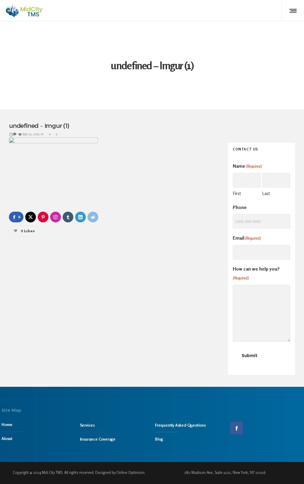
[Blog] (189, 437)
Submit (249, 355)
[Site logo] (24, 10)
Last (266, 193)
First (237, 193)
